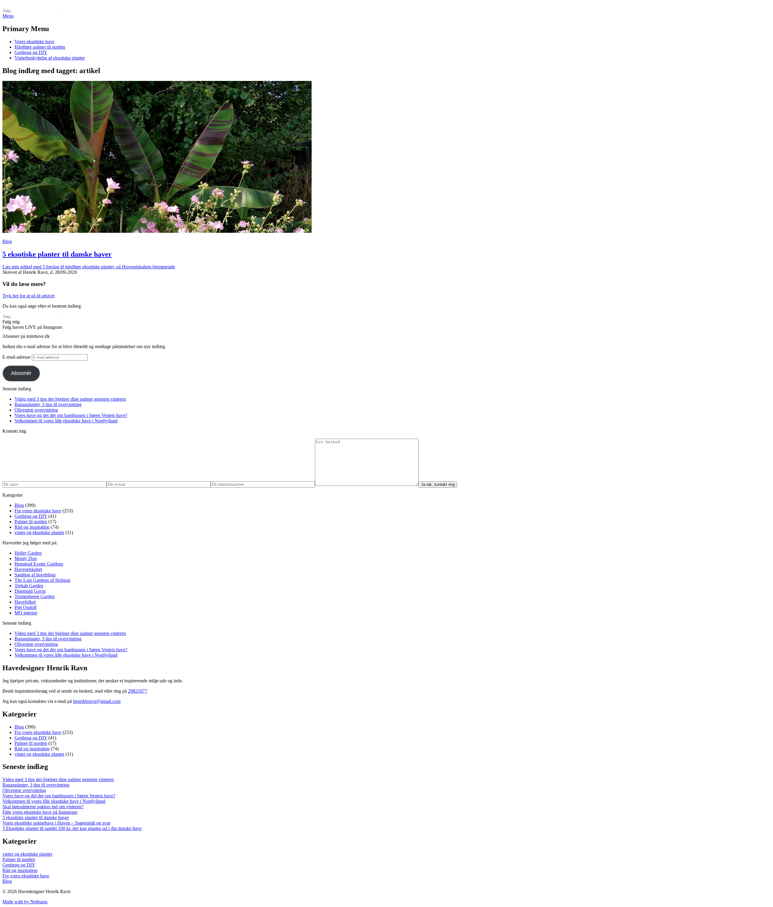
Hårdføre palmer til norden (39, 47)
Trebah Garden (28, 585)
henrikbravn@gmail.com (96, 701)
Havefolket (25, 601)
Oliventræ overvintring (36, 409)
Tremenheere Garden (34, 596)
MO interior (25, 612)
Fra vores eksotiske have (37, 510)
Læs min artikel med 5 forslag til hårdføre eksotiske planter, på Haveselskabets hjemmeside (88, 266)
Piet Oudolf (25, 607)
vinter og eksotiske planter (39, 532)
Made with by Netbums (24, 901)
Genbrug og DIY (30, 52)
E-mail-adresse (17, 357)
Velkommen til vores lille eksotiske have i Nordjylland (65, 420)
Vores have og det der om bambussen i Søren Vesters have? (70, 415)
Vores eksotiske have (34, 41)
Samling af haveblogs (35, 574)
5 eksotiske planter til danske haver (35, 817)
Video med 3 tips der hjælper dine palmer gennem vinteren (70, 399)
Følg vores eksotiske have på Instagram (39, 812)
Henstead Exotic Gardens (38, 563)
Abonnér (21, 373)
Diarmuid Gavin (30, 591)
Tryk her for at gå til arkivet (28, 295)
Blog (7, 241)
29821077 (137, 691)
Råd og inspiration (32, 527)
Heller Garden (28, 553)
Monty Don (25, 558)
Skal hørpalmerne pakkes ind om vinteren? (43, 806)
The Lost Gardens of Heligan (42, 580)
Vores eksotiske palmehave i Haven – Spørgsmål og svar (56, 822)
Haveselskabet (28, 569)
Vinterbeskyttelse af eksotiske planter (49, 57)
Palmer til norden (30, 521)
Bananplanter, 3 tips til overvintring (48, 404)
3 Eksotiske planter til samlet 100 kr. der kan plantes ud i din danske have (72, 828)
